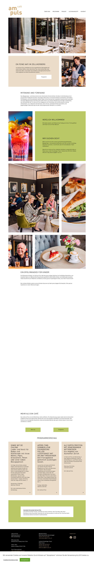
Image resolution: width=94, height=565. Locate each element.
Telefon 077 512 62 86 (44, 536)
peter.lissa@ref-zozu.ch (55, 152)
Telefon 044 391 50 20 (44, 544)
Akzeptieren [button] (25, 560)
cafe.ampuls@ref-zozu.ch (17, 551)
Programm (56, 11)
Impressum (72, 533)
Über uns (33, 429)
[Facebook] (71, 538)
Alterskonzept (73, 11)
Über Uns (47, 11)
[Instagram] (75, 538)
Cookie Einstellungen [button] (10, 560)
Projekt (64, 11)
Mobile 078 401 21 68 (44, 546)
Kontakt (83, 11)
